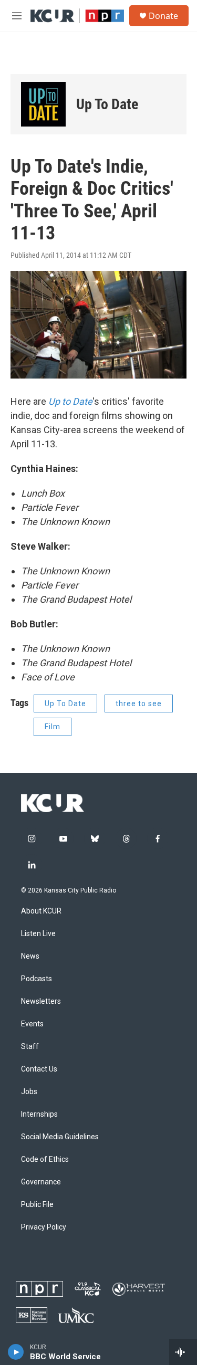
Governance (41, 1182)
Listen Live (38, 934)
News (30, 956)
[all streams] (183, 1352)
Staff (30, 1047)
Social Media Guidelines (60, 1137)
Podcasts (36, 979)
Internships (39, 1114)
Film (52, 726)
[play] (16, 1352)
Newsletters (41, 1001)
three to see (139, 703)
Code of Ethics (45, 1159)
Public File (37, 1205)
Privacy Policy (43, 1227)
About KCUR (41, 911)
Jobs (29, 1092)
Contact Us (39, 1069)
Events (32, 1024)
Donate (163, 15)
